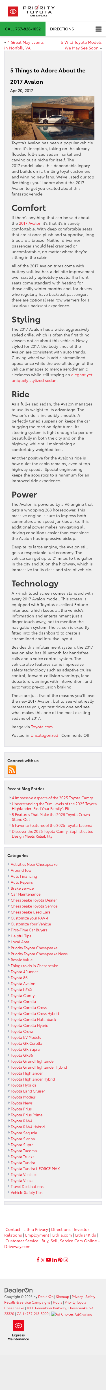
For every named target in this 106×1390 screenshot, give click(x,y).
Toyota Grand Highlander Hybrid (39, 1066)
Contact (12, 1229)
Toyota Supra (22, 1144)
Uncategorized (44, 735)
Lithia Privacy (35, 1229)
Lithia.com (62, 1235)
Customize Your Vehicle (31, 923)
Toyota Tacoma (24, 1150)
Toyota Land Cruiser (28, 1090)
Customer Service (21, 1240)
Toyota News (22, 1102)
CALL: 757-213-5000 (33, 1313)
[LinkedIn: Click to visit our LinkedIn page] (54, 1260)
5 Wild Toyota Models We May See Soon (81, 45)
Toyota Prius (21, 1108)
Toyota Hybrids (23, 1084)
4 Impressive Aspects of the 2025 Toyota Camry (52, 797)
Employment (37, 1235)
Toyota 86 (19, 977)
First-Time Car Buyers (29, 929)
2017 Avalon (30, 223)
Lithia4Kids (85, 1235)
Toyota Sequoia (24, 1132)
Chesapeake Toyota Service (34, 905)
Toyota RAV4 (22, 1120)
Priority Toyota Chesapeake (34, 947)
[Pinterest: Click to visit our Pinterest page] (60, 1260)
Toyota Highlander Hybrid (33, 1078)
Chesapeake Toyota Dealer (34, 899)
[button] (23, 29)
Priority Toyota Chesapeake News (39, 953)
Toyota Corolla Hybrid (29, 1025)
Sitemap (62, 1296)
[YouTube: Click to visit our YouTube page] (48, 1260)
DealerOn (45, 1296)
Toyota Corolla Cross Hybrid (35, 1013)
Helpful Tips (21, 935)
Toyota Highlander (27, 1072)
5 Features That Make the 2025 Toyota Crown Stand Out (51, 817)
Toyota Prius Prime (26, 1114)
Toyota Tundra (23, 1162)
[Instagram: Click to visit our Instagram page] (66, 1260)
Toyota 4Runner (24, 971)
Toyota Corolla (23, 1001)
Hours (57, 1302)
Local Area (20, 941)
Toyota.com (42, 726)
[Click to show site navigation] (98, 29)
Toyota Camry (22, 995)
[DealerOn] (18, 1289)
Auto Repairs (22, 882)
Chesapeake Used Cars (30, 911)
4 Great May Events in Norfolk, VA (24, 45)
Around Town (22, 870)
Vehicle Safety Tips (26, 1192)
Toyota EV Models (26, 1037)
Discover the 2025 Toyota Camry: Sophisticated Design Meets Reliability (52, 833)
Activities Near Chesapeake (34, 864)
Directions (62, 29)
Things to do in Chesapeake (34, 965)
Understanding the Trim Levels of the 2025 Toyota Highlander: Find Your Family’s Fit (54, 806)
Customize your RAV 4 (29, 917)
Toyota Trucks (22, 1156)
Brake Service (22, 887)
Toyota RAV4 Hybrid (28, 1126)
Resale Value (22, 959)
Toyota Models (23, 1096)
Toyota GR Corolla (26, 1043)
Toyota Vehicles (24, 1174)
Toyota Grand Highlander (33, 1061)
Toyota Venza (22, 1180)
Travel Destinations (27, 1186)
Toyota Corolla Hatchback (33, 1019)
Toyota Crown (22, 1031)
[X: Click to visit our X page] (43, 1260)
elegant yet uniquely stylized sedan (52, 377)
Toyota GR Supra (25, 1049)
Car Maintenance (25, 893)
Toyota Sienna (23, 1138)
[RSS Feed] (11, 769)
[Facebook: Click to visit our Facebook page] (38, 1260)
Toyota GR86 (22, 1055)
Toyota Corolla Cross (29, 1007)
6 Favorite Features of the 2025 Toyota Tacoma (52, 825)
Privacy (77, 1296)
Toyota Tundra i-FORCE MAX (35, 1168)
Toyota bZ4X (22, 989)
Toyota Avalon (23, 983)
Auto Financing (24, 876)
